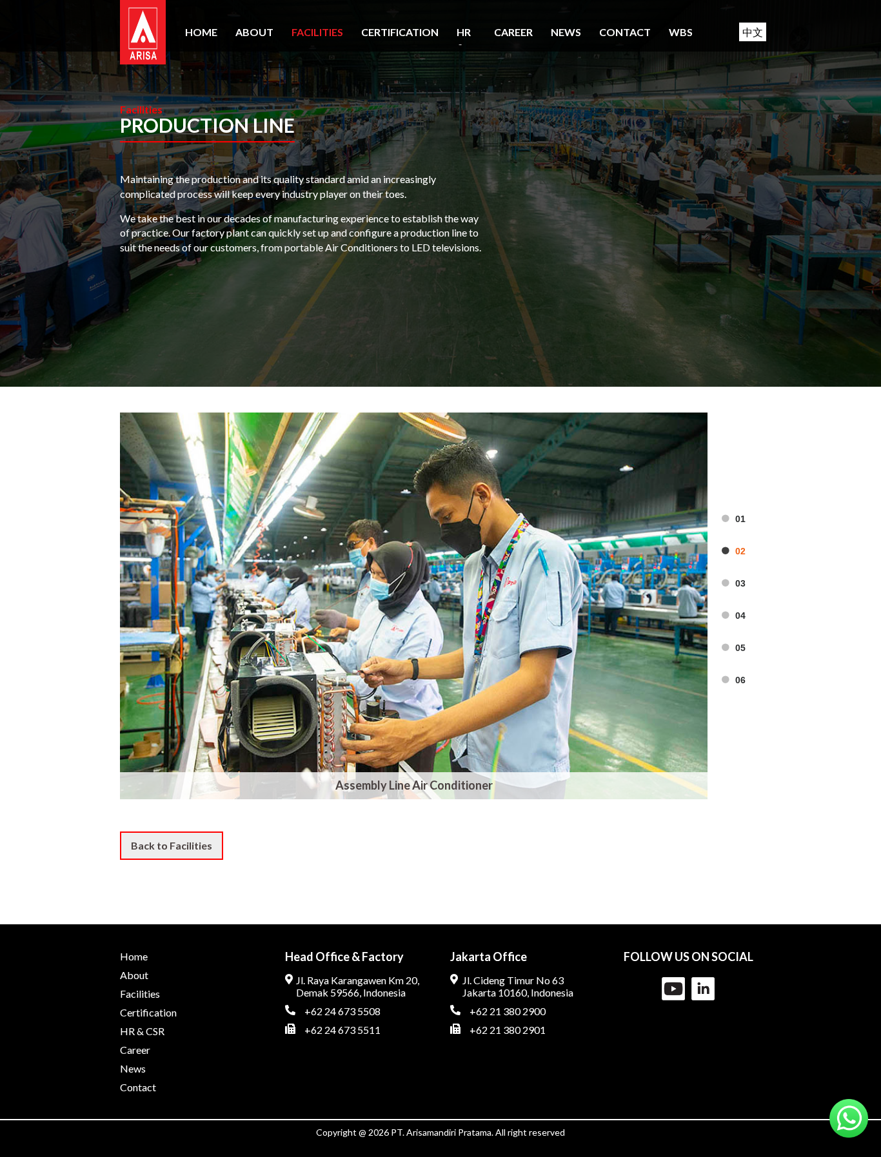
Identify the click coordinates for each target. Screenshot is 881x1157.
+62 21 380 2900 (508, 1011)
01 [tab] (740, 519)
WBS (681, 32)
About (254, 32)
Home (201, 32)
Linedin (703, 988)
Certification (400, 32)
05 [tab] (740, 648)
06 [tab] (740, 680)
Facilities (317, 32)
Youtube (673, 988)
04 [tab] (740, 615)
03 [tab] (740, 583)
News (566, 32)
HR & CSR (142, 1031)
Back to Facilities (171, 845)
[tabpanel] (414, 606)
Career (513, 32)
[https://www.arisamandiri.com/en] (143, 32)
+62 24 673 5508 (342, 1011)
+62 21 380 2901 (508, 1030)
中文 (752, 32)
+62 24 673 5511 (342, 1030)
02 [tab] (740, 551)
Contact (625, 32)
